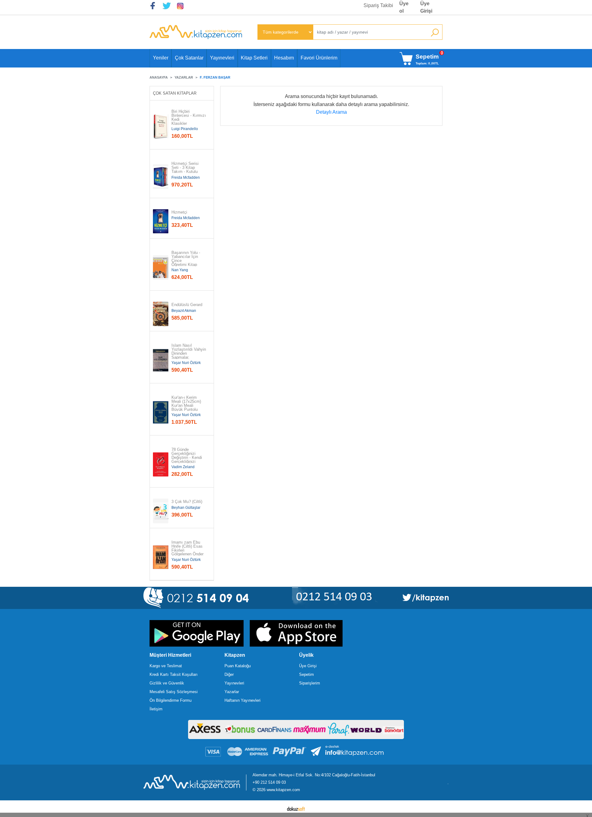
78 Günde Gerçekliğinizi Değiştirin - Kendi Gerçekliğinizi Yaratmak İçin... (186, 458)
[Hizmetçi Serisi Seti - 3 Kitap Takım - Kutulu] (160, 176)
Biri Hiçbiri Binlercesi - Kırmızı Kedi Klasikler (188, 117)
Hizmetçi (179, 212)
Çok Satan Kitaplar (174, 93)
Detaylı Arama (331, 112)
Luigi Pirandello (184, 129)
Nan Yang (179, 270)
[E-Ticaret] (296, 808)
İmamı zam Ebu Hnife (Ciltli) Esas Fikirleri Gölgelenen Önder (187, 548)
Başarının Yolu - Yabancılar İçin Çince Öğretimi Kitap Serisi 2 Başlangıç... (186, 263)
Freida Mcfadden (185, 177)
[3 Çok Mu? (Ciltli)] (160, 511)
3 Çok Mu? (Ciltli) (186, 502)
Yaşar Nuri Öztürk (186, 363)
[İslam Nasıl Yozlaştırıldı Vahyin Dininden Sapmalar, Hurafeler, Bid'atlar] (160, 360)
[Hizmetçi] (160, 221)
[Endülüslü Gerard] (160, 314)
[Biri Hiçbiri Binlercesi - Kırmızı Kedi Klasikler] (160, 126)
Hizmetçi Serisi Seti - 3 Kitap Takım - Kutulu (185, 168)
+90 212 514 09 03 (269, 782)
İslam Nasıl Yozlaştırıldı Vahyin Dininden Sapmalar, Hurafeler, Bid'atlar (188, 353)
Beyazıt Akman (183, 310)
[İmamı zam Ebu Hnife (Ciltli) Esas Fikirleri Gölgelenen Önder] (160, 557)
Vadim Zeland (183, 467)
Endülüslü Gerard (186, 305)
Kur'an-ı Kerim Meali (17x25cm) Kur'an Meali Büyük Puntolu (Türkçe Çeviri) (186, 405)
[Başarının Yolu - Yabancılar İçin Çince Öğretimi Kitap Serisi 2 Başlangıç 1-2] (160, 267)
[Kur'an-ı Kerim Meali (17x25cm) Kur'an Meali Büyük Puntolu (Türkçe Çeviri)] (160, 412)
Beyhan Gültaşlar (185, 507)
